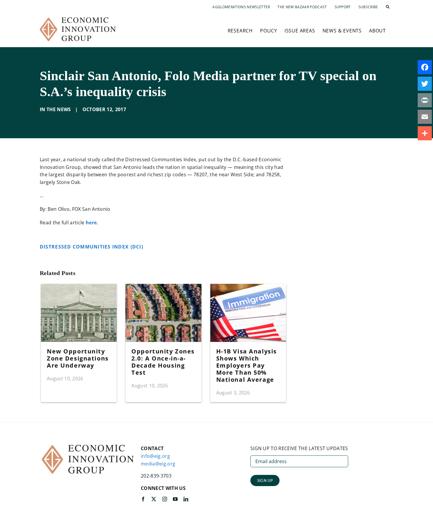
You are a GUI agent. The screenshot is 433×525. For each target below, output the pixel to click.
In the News (55, 109)
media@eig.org (158, 463)
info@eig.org (155, 456)
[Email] (425, 116)
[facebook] (143, 499)
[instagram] (164, 499)
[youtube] (175, 499)
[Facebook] (425, 67)
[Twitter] (425, 83)
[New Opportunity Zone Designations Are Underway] (79, 287)
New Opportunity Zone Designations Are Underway (78, 358)
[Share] (425, 133)
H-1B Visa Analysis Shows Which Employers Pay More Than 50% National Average (246, 365)
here (91, 222)
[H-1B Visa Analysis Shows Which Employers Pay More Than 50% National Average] (248, 287)
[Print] (425, 100)
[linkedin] (186, 499)
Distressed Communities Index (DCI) (92, 246)
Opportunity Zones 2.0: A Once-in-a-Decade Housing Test (163, 361)
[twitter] (153, 499)
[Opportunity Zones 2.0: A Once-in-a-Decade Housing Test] (163, 287)
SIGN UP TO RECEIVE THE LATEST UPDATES (299, 448)
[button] (387, 7)
